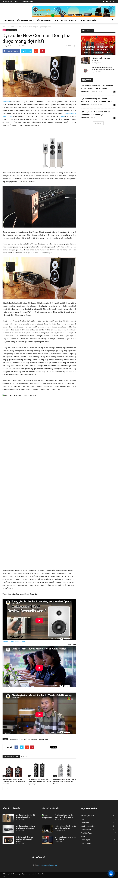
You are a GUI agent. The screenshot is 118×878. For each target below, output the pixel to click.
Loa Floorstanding (11, 30)
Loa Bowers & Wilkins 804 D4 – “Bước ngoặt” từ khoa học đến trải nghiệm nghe (39, 781)
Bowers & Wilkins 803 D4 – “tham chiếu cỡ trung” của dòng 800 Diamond (64, 781)
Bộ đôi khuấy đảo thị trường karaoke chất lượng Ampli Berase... (24, 839)
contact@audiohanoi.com (47, 865)
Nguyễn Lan (9, 46)
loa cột (62, 116)
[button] (112, 20)
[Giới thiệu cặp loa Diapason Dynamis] (85, 60)
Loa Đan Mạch (43, 739)
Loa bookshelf (14, 739)
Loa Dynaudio (32, 739)
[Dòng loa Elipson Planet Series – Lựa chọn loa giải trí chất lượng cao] (85, 69)
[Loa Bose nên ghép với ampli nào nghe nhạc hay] (47, 840)
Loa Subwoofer (86, 843)
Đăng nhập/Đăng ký (27, 1)
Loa (4, 30)
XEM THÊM (25, 757)
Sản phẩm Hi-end (24, 20)
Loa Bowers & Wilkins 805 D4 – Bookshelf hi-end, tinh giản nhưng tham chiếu (14, 781)
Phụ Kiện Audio (86, 833)
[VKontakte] (110, 1)
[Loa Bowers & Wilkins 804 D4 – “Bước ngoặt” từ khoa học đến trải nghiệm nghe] (39, 769)
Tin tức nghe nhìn (88, 20)
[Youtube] (113, 1)
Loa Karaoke (85, 822)
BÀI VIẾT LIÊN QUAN (11, 757)
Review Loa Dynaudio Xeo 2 (14, 641)
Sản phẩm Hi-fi (43, 20)
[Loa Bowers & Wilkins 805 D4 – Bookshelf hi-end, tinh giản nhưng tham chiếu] (14, 769)
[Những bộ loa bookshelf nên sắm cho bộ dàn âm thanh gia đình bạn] (47, 829)
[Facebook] (100, 1)
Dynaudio (6, 101)
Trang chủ (9, 20)
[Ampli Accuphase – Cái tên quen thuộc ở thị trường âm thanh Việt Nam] (47, 818)
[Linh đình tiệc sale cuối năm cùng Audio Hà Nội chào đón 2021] (98, 45)
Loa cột (23, 739)
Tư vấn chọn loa (68, 20)
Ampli (83, 836)
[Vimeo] (107, 1)
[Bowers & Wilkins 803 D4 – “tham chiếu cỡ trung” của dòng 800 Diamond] (64, 769)
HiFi (56, 20)
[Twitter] (103, 1)
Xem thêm (97, 123)
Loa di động (85, 840)
